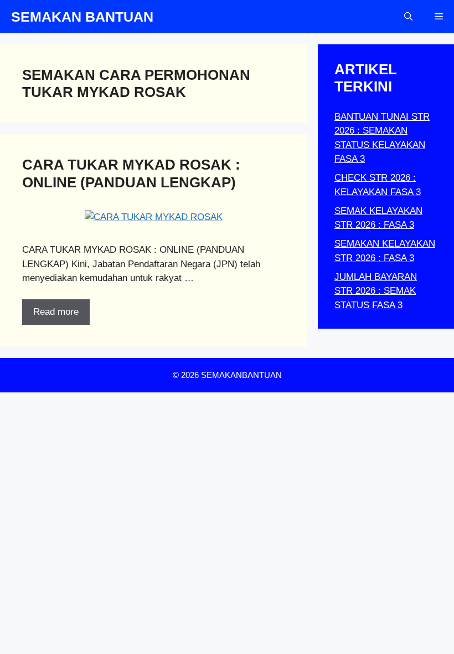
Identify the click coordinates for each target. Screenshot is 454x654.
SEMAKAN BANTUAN (82, 16)
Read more (56, 311)
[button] (408, 16)
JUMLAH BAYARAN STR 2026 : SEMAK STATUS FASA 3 (375, 291)
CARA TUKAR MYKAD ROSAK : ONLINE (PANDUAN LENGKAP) (131, 173)
